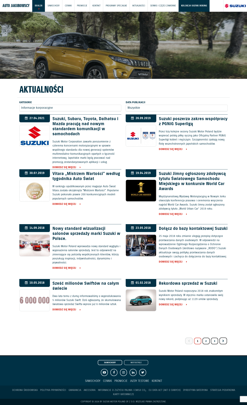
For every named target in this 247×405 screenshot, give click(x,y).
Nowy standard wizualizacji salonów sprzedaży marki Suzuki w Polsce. (86, 234)
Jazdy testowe (139, 381)
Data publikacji (135, 102)
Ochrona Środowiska (25, 390)
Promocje (82, 5)
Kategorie (25, 102)
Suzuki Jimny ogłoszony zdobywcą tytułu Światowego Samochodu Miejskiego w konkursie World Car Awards (192, 181)
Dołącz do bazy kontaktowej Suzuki (193, 229)
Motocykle (136, 362)
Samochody (54, 5)
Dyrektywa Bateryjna (195, 390)
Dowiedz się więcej (64, 167)
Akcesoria (89, 390)
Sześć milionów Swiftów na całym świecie (85, 286)
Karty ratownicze (123, 394)
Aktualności (138, 5)
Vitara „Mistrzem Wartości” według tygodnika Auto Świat (86, 176)
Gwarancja (75, 390)
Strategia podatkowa (222, 390)
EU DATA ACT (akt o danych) (165, 390)
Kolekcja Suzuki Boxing (194, 5)
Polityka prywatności (53, 390)
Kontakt (96, 5)
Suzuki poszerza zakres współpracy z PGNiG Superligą (193, 121)
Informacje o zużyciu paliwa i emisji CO (122, 390)
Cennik (68, 5)
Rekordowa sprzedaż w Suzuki (188, 283)
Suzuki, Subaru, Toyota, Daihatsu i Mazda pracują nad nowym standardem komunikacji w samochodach (85, 126)
